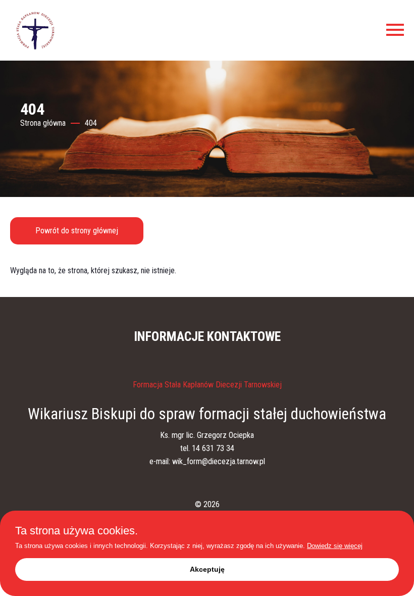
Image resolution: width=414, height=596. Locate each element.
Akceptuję (207, 569)
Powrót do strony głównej (76, 230)
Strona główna (43, 123)
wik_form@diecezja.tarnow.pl (218, 461)
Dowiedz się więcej (335, 546)
